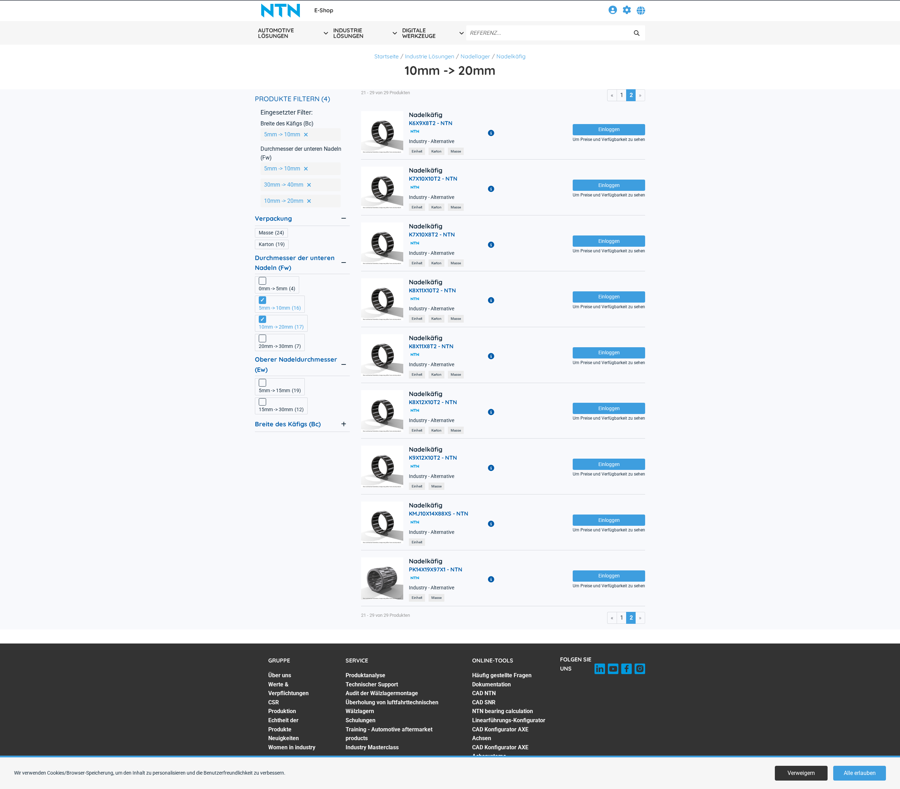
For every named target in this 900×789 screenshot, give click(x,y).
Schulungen (360, 720)
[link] (613, 11)
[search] (636, 33)
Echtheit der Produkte (283, 725)
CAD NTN (484, 693)
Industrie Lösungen (429, 56)
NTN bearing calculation (502, 711)
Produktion (282, 711)
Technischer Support (372, 684)
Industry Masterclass (372, 747)
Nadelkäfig (511, 56)
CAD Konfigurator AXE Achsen (500, 734)
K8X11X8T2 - (431, 346)
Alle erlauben (860, 773)
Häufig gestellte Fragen (502, 675)
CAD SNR (483, 702)
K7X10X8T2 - (432, 234)
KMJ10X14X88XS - (438, 513)
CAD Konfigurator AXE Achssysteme (500, 752)
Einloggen (609, 129)
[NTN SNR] (280, 11)
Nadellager (475, 56)
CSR (273, 702)
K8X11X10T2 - (432, 290)
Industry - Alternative (431, 141)
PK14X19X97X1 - (435, 569)
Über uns (279, 675)
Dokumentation (491, 684)
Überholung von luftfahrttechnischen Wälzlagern (392, 707)
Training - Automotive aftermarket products (389, 734)
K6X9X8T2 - (430, 123)
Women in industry (291, 747)
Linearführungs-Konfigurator (508, 720)
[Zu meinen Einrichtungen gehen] (627, 11)
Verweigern (801, 773)
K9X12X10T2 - (433, 457)
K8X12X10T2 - (433, 402)
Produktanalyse (365, 675)
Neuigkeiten (283, 738)
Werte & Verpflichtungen (288, 689)
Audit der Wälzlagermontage (382, 693)
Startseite (386, 56)
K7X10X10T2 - (433, 178)
